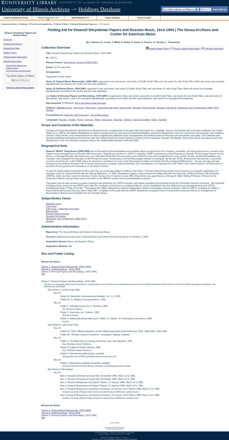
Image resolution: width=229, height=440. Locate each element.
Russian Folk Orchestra (144, 107)
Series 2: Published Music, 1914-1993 (60, 269)
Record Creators (144, 18)
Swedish (163, 119)
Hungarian (107, 119)
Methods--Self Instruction (76, 115)
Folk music (78, 107)
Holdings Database (99, 9)
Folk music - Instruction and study (101, 107)
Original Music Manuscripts (16, 65)
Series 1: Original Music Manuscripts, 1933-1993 (66, 266)
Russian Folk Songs (167, 107)
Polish (97, 119)
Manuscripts (125, 107)
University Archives (9, 24)
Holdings (24, 24)
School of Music (62, 24)
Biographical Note (11, 48)
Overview (8, 39)
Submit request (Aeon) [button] (159, 48)
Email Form (119, 429)
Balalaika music (64, 107)
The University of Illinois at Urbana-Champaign (120, 439)
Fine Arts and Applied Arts (41, 24)
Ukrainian (118, 119)
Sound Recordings (99, 115)
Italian (154, 119)
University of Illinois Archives (36, 9)
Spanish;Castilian (141, 119)
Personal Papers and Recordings (18, 71)
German (89, 119)
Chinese (128, 119)
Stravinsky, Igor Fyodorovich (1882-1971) (198, 107)
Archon (112, 437)
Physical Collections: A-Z (48, 18)
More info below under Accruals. (90, 103)
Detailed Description (13, 61)
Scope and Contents (13, 44)
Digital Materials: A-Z (80, 18)
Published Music (12, 68)
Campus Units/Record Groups (16, 18)
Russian (63, 119)
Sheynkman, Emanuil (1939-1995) (81, 62)
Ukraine (50, 110)
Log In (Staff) (114, 422)
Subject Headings (112, 18)
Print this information (213, 48)
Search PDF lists (220, 9)
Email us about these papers (20, 88)
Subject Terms (10, 53)
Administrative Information (15, 57)
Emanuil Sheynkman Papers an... (85, 24)
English (72, 119)
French (80, 119)
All (43, 274)
